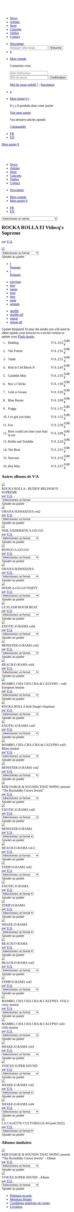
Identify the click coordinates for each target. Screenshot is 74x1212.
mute (13, 300)
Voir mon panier (20, 112)
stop (12, 296)
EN (12, 137)
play (12, 285)
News (13, 18)
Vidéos (14, 33)
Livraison (16, 1207)
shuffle (14, 311)
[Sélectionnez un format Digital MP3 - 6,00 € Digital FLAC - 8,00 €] (18, 836)
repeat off (16, 322)
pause (13, 289)
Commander (18, 126)
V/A (9, 241)
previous (15, 282)
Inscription (47, 84)
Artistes (15, 22)
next (12, 293)
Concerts (15, 29)
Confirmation (57, 77)
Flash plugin (26, 336)
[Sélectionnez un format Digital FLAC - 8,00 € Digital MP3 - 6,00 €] (18, 932)
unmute (15, 304)
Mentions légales (21, 1199)
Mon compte (18, 58)
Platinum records (21, 1195)
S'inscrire (55, 47)
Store (13, 25)
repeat (14, 318)
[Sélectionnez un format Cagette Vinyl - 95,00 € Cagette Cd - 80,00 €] (18, 1130)
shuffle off (16, 314)
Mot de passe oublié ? (24, 84)
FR (12, 133)
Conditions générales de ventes (30, 1203)
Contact (15, 36)
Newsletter (17, 43)
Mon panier (18, 98)
